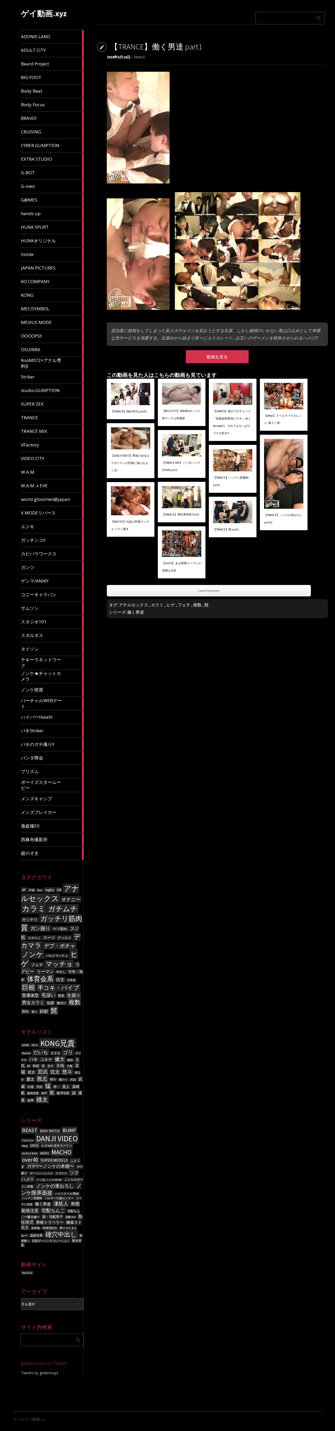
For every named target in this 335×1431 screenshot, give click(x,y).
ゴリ (68, 1052)
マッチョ (59, 964)
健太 (60, 1059)
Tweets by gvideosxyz (39, 1372)
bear (39, 890)
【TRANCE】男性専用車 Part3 (180, 514)
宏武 (43, 1072)
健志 (70, 1060)
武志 (73, 1079)
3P (24, 889)
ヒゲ (170, 604)
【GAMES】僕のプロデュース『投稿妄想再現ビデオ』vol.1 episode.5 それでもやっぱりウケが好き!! (232, 422)
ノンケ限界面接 (51, 1189)
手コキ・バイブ (58, 987)
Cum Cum (28, 1140)
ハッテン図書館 (32, 1198)
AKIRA (25, 1045)
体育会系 (40, 979)
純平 (44, 1093)
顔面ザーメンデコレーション (51, 1241)
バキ (33, 1059)
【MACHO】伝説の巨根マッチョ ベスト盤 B (130, 525)
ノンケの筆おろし (55, 1186)
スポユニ (34, 938)
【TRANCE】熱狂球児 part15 (129, 411)
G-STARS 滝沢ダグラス (56, 1146)
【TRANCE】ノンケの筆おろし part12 (283, 518)
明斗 (53, 1079)
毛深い (48, 995)
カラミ (34, 908)
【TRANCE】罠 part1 (226, 529)
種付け (61, 1003)
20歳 (32, 890)
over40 (30, 1159)
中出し (61, 972)
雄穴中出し (61, 1234)
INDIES (44, 1153)
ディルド (64, 938)
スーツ (49, 937)
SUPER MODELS (54, 1160)
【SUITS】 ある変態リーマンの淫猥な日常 (181, 566)
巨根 (28, 987)
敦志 (42, 1078)
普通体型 (30, 995)
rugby (49, 889)
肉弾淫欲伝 (50, 1228)
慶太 (30, 1079)
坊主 (60, 979)
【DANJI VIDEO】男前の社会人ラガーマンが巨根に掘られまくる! (130, 463)
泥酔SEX (70, 1217)
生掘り (73, 995)
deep (25, 1146)
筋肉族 (35, 1228)
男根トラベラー (50, 1222)
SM (59, 890)
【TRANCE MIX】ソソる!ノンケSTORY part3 (181, 466)
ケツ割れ (60, 928)
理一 (56, 1087)
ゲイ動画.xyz (44, 13)
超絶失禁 (36, 1235)
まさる (55, 1053)
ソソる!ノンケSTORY (49, 1180)
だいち (40, 1052)
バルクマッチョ (57, 956)
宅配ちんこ (53, 1211)
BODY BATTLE (50, 1131)
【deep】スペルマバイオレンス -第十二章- (283, 419)
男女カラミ (33, 1002)
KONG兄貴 (57, 1043)
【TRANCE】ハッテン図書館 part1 (231, 481)
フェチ (37, 964)
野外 (25, 1011)
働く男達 (43, 1204)
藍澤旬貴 (63, 1093)
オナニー (71, 899)
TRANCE (139, 57)
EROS (34, 1145)
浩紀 (39, 1087)
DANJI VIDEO (57, 1138)
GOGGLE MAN (29, 1153)
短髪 (50, 1003)
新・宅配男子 (52, 1217)
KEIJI (35, 1045)
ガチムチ (62, 908)
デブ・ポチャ (59, 945)
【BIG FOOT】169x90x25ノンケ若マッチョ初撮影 (181, 414)
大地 (60, 1065)
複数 (74, 1002)
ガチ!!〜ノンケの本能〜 (50, 1166)
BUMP (69, 1130)
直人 (66, 1086)
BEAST (29, 1130)
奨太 (31, 1072)
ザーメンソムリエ (41, 1173)
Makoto (26, 1053)
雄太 (42, 1099)
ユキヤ (46, 1059)
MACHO (61, 1152)
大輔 (69, 1066)
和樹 (36, 1066)
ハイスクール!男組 (67, 1193)
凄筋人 (60, 1203)
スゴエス (61, 1173)
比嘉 (30, 1087)
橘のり (63, 1079)
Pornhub (27, 1273)
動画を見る (217, 356)
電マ (34, 1012)
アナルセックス (50, 893)
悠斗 (67, 1072)
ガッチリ (30, 919)
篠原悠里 (33, 1093)
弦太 (55, 1072)
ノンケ (32, 954)
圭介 (50, 1066)
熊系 (61, 996)
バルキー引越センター (59, 1198)
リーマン (45, 971)
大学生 (71, 980)
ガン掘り (40, 928)
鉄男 (30, 1100)
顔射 (44, 1011)
